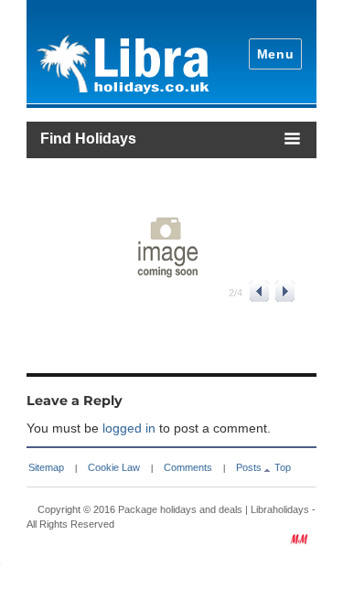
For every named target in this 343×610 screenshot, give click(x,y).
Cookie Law (114, 467)
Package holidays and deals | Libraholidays (213, 509)
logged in (128, 428)
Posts (249, 467)
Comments (188, 467)
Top (282, 467)
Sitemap (46, 467)
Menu (276, 54)
